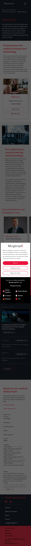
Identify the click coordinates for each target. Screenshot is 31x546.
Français (8, 295)
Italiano (20, 295)
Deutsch (8, 299)
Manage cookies (15, 268)
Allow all (15, 263)
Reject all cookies (15, 273)
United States (22, 291)
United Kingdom (8, 291)
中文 (19, 299)
